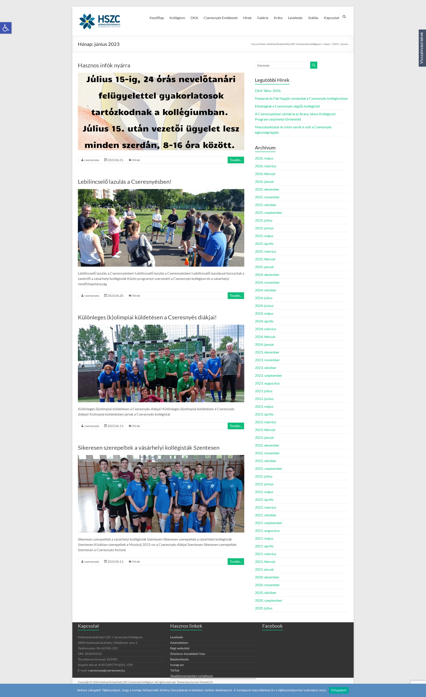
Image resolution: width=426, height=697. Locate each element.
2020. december (267, 577)
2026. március (265, 166)
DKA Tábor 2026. (268, 90)
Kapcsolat (331, 18)
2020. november (267, 585)
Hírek (247, 18)
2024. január (264, 344)
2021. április (264, 546)
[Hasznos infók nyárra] (161, 75)
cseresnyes (91, 160)
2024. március (265, 329)
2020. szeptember (268, 600)
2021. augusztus (267, 530)
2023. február (265, 430)
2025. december (267, 189)
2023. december (267, 352)
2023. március (265, 422)
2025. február (265, 259)
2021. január (264, 569)
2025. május (264, 236)
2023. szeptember (268, 375)
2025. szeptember (268, 212)
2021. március (265, 554)
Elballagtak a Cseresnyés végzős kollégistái (287, 106)
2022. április (264, 499)
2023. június (264, 398)
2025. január (264, 267)
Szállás (313, 18)
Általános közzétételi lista (187, 654)
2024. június (264, 305)
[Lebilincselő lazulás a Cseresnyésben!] (161, 191)
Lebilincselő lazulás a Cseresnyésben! (125, 181)
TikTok (174, 670)
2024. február (265, 336)
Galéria (262, 18)
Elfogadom (338, 690)
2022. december (267, 445)
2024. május (264, 313)
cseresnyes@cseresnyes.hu (106, 670)
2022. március (265, 507)
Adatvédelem (179, 642)
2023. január (264, 437)
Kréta (278, 18)
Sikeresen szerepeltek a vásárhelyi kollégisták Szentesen (148, 447)
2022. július (263, 476)
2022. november (267, 453)
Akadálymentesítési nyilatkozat (191, 676)
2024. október (265, 290)
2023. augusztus (267, 383)
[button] (6, 28)
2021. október (265, 515)
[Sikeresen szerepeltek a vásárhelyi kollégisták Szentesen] (161, 457)
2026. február (265, 174)
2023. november (267, 360)
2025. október (265, 205)
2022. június (264, 484)
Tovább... (236, 160)
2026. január (264, 181)
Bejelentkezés (179, 659)
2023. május (264, 406)
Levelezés (295, 18)
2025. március (265, 251)
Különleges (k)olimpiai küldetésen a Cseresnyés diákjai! (147, 317)
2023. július (263, 391)
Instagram (177, 665)
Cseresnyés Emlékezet (221, 18)
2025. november (267, 197)
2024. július (263, 298)
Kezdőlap (157, 18)
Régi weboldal (179, 648)
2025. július (263, 220)
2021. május (264, 538)
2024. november (267, 282)
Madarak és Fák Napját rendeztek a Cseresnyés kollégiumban (301, 98)
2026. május (264, 158)
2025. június (264, 228)
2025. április (264, 243)
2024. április (264, 321)
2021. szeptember (268, 523)
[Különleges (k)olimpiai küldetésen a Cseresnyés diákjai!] (161, 327)
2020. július (263, 608)
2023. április (264, 414)
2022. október (265, 461)
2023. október (265, 367)
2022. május (264, 492)
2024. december (267, 274)
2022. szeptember (268, 468)
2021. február (265, 561)
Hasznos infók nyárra (104, 65)
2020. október (265, 592)
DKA (194, 18)
